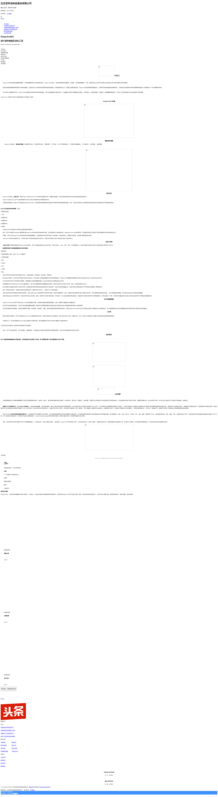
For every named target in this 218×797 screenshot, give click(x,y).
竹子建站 (9, 13)
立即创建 (15, 793)
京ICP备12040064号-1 (45, 787)
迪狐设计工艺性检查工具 (7, 733)
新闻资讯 (3, 760)
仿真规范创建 (4, 751)
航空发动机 (4, 745)
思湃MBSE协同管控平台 (7, 727)
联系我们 (3, 766)
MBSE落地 (14, 748)
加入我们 (3, 763)
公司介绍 (3, 757)
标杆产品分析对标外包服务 (8, 736)
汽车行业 (13, 745)
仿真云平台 (15, 751)
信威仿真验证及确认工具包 (8, 730)
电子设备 (3, 748)
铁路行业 (14, 742)
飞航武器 (3, 742)
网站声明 (31, 787)
